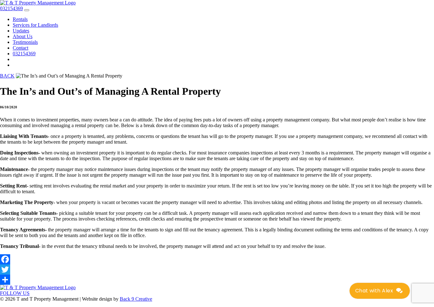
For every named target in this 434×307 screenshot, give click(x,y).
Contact (20, 48)
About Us (22, 36)
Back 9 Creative (136, 299)
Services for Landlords (35, 25)
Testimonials (25, 42)
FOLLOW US (15, 293)
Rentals (20, 19)
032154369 (24, 53)
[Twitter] (217, 269)
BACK (7, 75)
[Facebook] (217, 259)
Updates (21, 30)
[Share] (217, 280)
